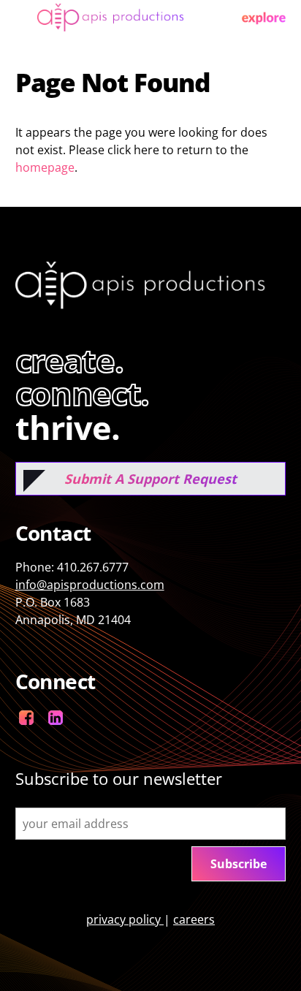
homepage (45, 167)
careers (194, 919)
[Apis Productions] (110, 24)
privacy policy (125, 919)
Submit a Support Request (150, 478)
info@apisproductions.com (89, 585)
